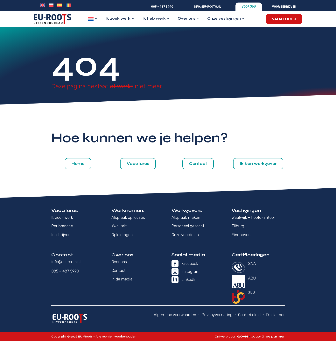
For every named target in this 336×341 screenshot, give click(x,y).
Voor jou (249, 6)
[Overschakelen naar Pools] (51, 5)
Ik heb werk (154, 19)
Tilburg (238, 226)
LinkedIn (189, 279)
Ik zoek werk (118, 19)
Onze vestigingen (224, 19)
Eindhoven (241, 234)
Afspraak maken (186, 217)
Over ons (186, 19)
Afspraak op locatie (128, 217)
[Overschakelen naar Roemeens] (68, 5)
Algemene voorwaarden (175, 314)
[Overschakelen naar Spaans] (59, 5)
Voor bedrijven (284, 6)
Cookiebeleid (249, 314)
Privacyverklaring (217, 314)
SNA (252, 263)
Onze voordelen (185, 234)
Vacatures (284, 19)
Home (78, 163)
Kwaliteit (119, 226)
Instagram (190, 271)
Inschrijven (61, 234)
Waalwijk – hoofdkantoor (253, 217)
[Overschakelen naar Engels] (42, 5)
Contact (198, 163)
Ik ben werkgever (258, 163)
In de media (121, 279)
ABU (252, 278)
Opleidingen (122, 234)
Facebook (189, 263)
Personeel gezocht (188, 226)
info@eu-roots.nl (207, 6)
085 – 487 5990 (162, 6)
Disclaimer (275, 314)
